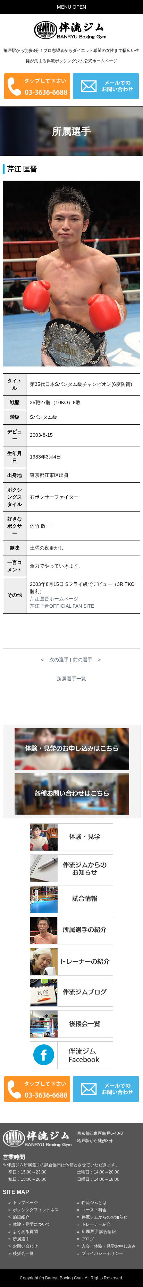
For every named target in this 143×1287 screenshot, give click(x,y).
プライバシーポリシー (102, 1253)
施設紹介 (21, 1217)
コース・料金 (94, 1209)
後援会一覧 (23, 1253)
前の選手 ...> (87, 659)
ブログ (88, 1238)
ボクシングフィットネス (36, 1209)
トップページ (25, 1202)
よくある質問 (25, 1231)
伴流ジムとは (94, 1202)
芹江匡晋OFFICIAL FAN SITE (62, 606)
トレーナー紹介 (96, 1224)
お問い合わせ (25, 1246)
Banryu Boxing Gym (64, 1278)
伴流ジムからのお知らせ (104, 1217)
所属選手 (21, 1238)
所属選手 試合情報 (99, 1231)
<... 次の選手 (55, 659)
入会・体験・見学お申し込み (109, 1246)
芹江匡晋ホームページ (54, 598)
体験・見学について (31, 1224)
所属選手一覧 (71, 678)
